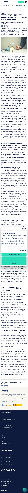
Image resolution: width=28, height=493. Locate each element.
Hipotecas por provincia (6, 464)
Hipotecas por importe (6, 457)
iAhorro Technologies (6, 443)
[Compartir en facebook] (7, 26)
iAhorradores (4, 433)
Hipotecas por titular (5, 461)
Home (2, 5)
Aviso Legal (3, 474)
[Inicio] (7, 2)
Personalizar (13, 258)
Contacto (3, 439)
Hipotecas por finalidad (6, 454)
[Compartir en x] (2, 26)
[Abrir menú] (2, 2)
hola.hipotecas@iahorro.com (9, 419)
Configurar (21, 250)
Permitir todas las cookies (14, 254)
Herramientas (4, 447)
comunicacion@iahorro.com (9, 427)
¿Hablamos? (21, 1)
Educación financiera (5, 10)
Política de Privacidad (5, 477)
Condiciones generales (6, 481)
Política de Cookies (5, 479)
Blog (6, 5)
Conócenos (3, 431)
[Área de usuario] (26, 2)
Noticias (11, 5)
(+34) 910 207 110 (7, 417)
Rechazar (14, 263)
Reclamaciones (4, 485)
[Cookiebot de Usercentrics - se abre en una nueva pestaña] (21, 229)
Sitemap (3, 441)
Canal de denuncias (5, 483)
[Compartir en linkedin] (5, 26)
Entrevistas (18, 10)
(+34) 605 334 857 (7, 425)
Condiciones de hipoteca (6, 450)
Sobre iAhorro (4, 437)
